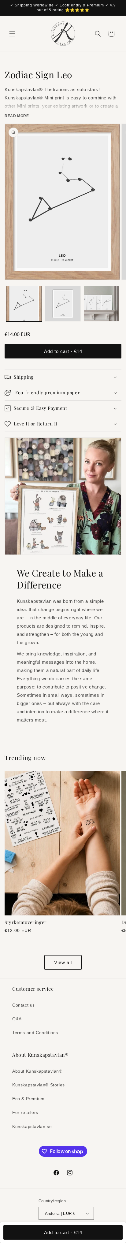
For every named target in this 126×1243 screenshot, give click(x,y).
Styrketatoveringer (26, 922)
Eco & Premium (28, 1098)
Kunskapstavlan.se (32, 1126)
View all (63, 962)
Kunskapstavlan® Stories (38, 1084)
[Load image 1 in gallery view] (24, 304)
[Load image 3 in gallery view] (102, 304)
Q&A (17, 1018)
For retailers (25, 1112)
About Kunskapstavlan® (37, 1071)
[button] (12, 33)
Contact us (23, 1005)
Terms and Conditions (35, 1032)
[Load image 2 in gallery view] (63, 304)
